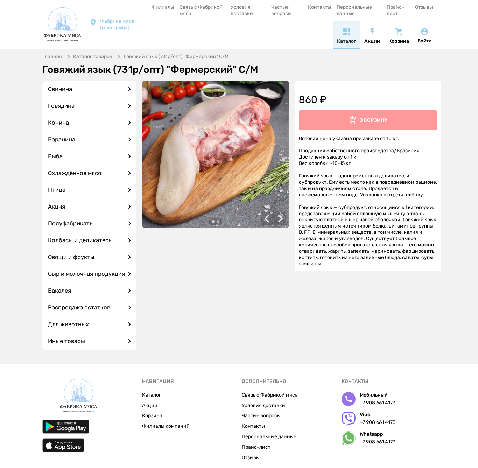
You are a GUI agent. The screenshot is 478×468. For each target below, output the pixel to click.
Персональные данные (354, 10)
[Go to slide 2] (218, 221)
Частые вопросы (281, 10)
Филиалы (163, 7)
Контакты (319, 7)
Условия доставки (242, 10)
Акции (149, 405)
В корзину (373, 120)
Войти (424, 40)
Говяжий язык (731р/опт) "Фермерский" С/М (176, 57)
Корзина (152, 416)
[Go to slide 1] (213, 221)
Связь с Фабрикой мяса (201, 10)
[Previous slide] (267, 218)
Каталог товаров (92, 57)
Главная (52, 57)
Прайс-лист (395, 10)
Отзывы (424, 7)
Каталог (151, 395)
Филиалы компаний (166, 426)
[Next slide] (280, 218)
